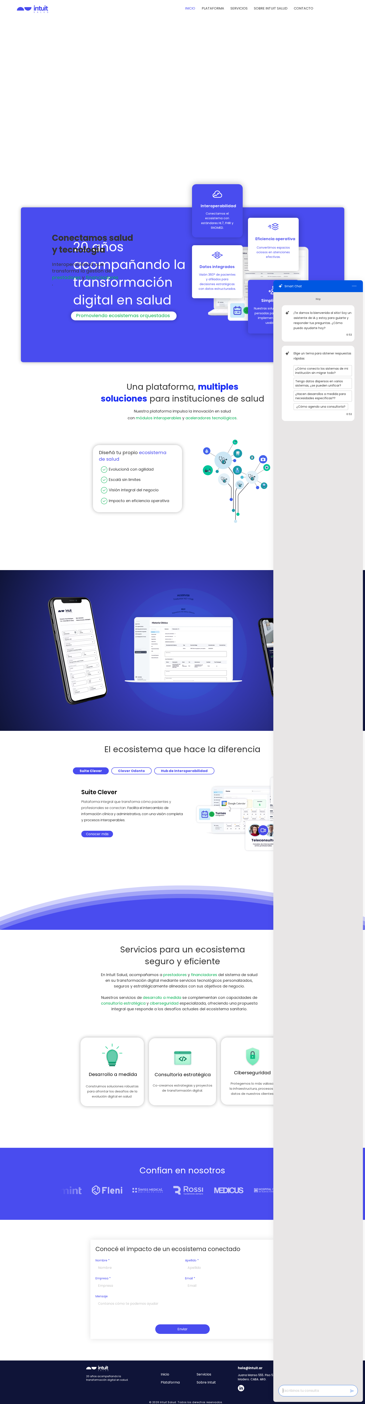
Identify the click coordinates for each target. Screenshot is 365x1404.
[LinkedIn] (241, 1388)
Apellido (192, 1260)
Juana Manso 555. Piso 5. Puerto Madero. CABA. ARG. (261, 1377)
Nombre (102, 1260)
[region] (112, 1072)
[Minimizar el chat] (354, 286)
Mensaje (101, 1296)
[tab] (91, 770)
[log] (318, 837)
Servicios (204, 1374)
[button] (239, 8)
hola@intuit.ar (250, 1368)
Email (190, 1278)
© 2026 (154, 1402)
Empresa (103, 1278)
